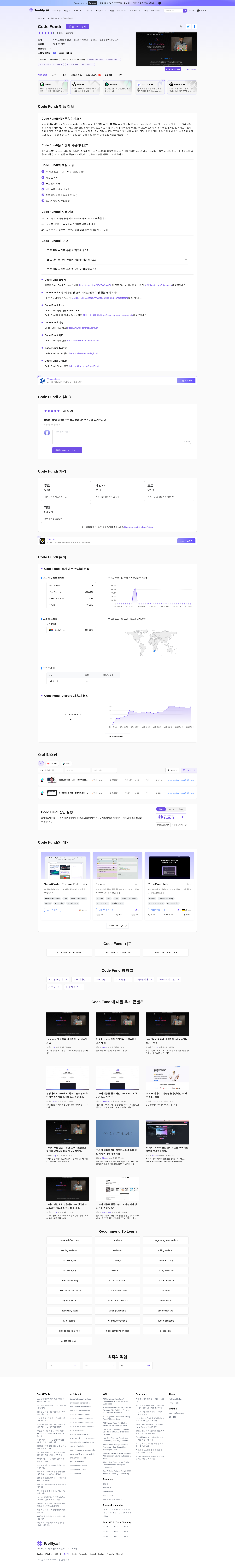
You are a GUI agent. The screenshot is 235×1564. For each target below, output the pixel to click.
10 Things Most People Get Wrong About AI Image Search (116, 1417)
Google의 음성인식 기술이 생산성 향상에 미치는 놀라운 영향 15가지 (51, 1425)
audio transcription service (80, 1414)
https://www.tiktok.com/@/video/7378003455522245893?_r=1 (180, 780)
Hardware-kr (108, 1491)
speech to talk (75, 1473)
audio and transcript (78, 1430)
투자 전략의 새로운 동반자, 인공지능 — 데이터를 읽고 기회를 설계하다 (150, 1406)
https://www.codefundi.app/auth (82, 328)
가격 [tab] (64, 75)
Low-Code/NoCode (69, 1240)
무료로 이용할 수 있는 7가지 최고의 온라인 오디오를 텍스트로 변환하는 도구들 (51, 1433)
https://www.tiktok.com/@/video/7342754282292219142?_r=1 (180, 793)
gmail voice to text (77, 1461)
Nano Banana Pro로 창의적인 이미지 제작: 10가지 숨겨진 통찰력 (150, 1419)
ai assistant (165, 1331)
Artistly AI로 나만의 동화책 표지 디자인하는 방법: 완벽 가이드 (150, 1457)
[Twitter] (170, 1417)
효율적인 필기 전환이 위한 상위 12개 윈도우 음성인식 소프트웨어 (51, 1504)
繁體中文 (58, 1554)
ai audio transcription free (80, 1434)
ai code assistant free (69, 1331)
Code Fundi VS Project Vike (117, 952)
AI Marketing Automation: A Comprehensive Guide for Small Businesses (115, 1401)
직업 (112, 10)
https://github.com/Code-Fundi (84, 366)
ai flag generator (69, 1341)
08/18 (126, 1531)
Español (92, 1554)
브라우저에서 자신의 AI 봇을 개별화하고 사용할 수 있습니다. (64, 891)
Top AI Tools (108, 1495)
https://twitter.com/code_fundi (83, 353)
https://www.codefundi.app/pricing (83, 340)
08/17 (106, 1536)
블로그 (105, 1484)
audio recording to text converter (82, 1450)
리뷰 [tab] (54, 75)
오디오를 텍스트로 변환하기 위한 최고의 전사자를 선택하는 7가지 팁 (51, 1453)
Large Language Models (166, 1240)
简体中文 (48, 1554)
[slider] (46, 33)
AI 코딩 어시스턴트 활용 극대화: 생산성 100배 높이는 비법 (150, 1451)
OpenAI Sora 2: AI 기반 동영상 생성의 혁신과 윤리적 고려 (149, 1438)
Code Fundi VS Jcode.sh (69, 952)
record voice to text (77, 1446)
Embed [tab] (108, 75)
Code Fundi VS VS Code (166, 952)
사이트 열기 (52, 910)
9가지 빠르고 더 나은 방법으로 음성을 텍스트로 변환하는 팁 (51, 1440)
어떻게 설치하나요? (179, 825)
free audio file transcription (80, 1406)
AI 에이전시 (59, 903)
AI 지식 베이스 (87, 64)
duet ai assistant (166, 1321)
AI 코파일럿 (57, 64)
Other (106, 1516)
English (40, 1554)
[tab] (93, 74)
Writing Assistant (69, 1250)
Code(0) (118, 1260)
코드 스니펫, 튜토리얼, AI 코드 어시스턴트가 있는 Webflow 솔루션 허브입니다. (117, 891)
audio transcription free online (81, 1422)
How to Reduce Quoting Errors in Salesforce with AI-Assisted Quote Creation (116, 1431)
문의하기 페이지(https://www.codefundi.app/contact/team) (99, 298)
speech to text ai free (78, 1469)
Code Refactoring (69, 1280)
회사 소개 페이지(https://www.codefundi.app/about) (108, 315)
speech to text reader (78, 1465)
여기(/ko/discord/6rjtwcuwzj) (158, 285)
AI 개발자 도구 (72, 64)
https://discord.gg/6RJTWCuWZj (95, 285)
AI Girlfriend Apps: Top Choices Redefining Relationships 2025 (115, 1424)
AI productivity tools (117, 1321)
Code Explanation (165, 1280)
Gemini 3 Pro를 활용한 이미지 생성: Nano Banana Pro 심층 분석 (149, 1425)
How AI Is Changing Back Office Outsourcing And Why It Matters (115, 1439)
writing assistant (166, 1250)
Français (110, 1554)
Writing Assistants (117, 1311)
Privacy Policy (174, 1403)
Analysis (117, 1240)
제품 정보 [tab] (42, 75)
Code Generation (117, 1280)
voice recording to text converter (82, 1438)
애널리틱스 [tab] (76, 75)
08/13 (116, 1536)
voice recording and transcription (82, 1454)
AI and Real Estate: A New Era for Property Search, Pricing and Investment (116, 1464)
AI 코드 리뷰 (44, 64)
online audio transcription (80, 1403)
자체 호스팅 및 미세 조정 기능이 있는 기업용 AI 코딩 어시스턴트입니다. (169, 891)
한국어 (66, 1554)
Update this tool (190, 69)
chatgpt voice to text (78, 1458)
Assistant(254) (166, 1260)
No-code (166, 1290)
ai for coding (69, 1321)
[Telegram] (174, 1417)
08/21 (116, 1531)
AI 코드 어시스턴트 (51, 18)
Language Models (69, 1300)
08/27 (116, 1526)
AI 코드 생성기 (113, 59)
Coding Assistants (166, 1270)
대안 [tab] (120, 75)
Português (83, 1554)
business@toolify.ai (176, 1413)
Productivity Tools (69, 1311)
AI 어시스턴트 (72, 903)
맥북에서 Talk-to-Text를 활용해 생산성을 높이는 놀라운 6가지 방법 (51, 1472)
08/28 (106, 1526)
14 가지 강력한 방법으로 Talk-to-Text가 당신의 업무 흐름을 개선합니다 (51, 1498)
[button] (172, 770)
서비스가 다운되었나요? (112, 1499)
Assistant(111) (117, 1270)
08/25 (106, 1531)
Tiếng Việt (120, 1554)
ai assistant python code (117, 1331)
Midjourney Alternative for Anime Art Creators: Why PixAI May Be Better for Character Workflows (117, 1410)
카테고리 (78, 10)
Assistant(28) (69, 1260)
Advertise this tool (173, 69)
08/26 (126, 1526)
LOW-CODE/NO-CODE (69, 1290)
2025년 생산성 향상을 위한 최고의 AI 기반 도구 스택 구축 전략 (150, 1432)
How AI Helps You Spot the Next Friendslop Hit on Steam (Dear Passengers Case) (115, 1447)
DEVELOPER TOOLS (117, 1300)
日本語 (74, 1554)
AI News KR (107, 1487)
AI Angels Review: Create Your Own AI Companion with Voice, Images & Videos (117, 1455)
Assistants (117, 1250)
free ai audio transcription (80, 1410)
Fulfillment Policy (175, 1399)
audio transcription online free (81, 1418)
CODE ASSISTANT (117, 1290)
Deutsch (101, 1554)
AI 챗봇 (48, 903)
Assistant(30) (69, 1270)
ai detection (165, 1300)
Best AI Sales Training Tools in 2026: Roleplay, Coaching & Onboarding (117, 1472)
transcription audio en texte (80, 1399)
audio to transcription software (82, 1426)
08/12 (126, 1536)
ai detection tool (165, 1311)
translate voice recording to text (82, 1442)
